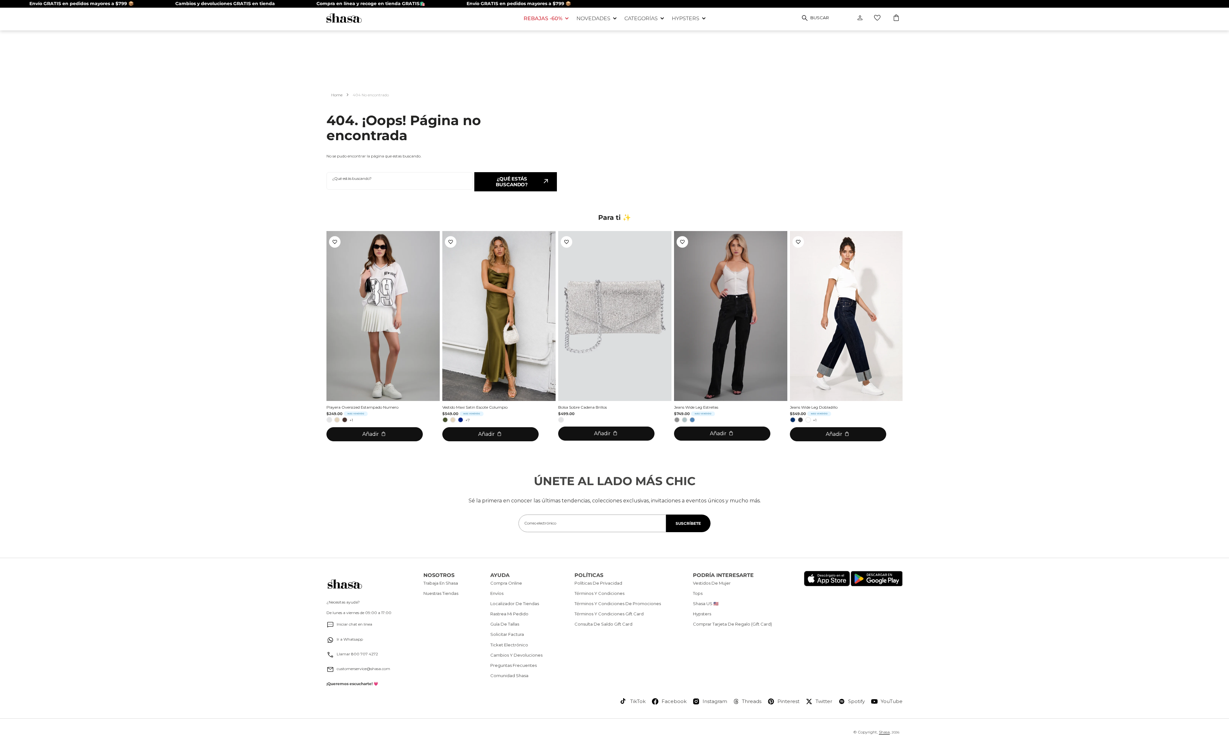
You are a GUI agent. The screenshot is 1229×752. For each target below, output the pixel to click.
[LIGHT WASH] (684, 420)
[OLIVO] (445, 420)
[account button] (860, 18)
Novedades (593, 18)
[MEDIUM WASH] (692, 420)
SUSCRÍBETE (688, 523)
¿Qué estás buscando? (512, 182)
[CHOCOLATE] (345, 420)
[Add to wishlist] (335, 242)
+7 (467, 420)
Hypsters (685, 18)
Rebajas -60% (543, 18)
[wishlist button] (877, 18)
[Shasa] (420, 18)
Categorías (641, 18)
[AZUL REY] (460, 420)
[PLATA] (329, 420)
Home (336, 94)
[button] (897, 18)
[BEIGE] (337, 420)
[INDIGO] (793, 420)
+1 (351, 420)
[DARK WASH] (800, 420)
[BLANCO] (808, 420)
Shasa (884, 732)
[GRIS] (677, 420)
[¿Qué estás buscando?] (805, 18)
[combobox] (399, 181)
